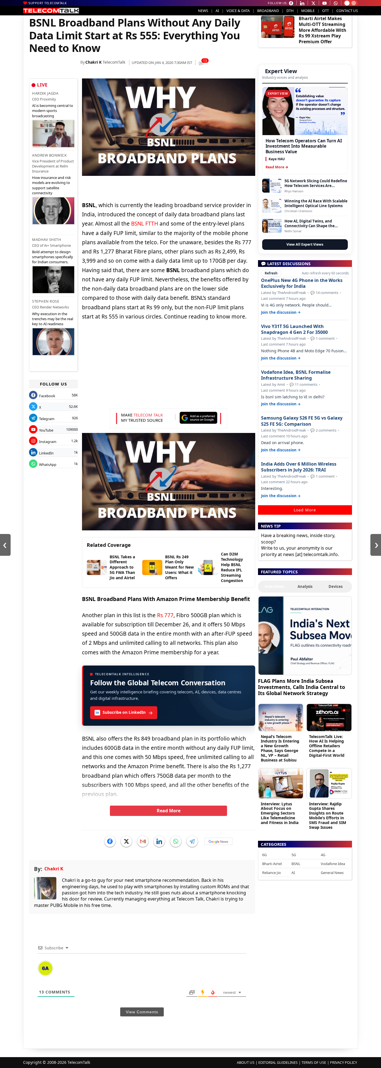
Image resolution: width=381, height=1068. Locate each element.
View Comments (142, 1012)
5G (293, 854)
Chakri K (93, 62)
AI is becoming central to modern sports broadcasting (52, 110)
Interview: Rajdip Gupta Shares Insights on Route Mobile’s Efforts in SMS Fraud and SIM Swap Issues (327, 815)
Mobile (308, 10)
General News (332, 872)
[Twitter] (126, 841)
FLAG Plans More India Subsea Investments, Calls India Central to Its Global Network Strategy (301, 686)
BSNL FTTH (144, 223)
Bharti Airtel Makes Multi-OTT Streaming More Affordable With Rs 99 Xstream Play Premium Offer (322, 30)
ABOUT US (245, 1062)
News (203, 10)
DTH (290, 10)
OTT (325, 10)
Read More (168, 811)
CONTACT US (347, 10)
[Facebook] (109, 841)
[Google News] (218, 841)
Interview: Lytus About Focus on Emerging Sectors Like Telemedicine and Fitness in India (279, 813)
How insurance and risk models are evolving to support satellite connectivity (51, 185)
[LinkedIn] (159, 841)
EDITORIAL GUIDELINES (278, 1062)
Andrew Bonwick (49, 155)
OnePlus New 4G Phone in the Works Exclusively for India (302, 283)
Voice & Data (238, 10)
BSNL (295, 863)
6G (264, 854)
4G (323, 854)
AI (217, 10)
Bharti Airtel (272, 863)
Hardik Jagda (45, 93)
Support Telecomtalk (47, 3)
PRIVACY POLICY (343, 1062)
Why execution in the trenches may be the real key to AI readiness (52, 318)
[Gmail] (142, 841)
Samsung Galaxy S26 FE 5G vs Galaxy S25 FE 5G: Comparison (302, 421)
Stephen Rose (45, 301)
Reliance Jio (271, 872)
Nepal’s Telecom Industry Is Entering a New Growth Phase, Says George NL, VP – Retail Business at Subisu (280, 748)
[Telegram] (192, 841)
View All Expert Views (304, 244)
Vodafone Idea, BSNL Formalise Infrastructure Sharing (296, 375)
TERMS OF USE (314, 1062)
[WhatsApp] (175, 841)
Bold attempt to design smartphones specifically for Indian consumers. (52, 256)
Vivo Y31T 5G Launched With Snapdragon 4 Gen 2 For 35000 (294, 329)
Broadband (268, 10)
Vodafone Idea (333, 863)
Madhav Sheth (46, 239)
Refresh (271, 273)
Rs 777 (165, 615)
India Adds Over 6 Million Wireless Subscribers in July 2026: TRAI (298, 467)
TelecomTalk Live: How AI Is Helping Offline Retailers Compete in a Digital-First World (326, 746)
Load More (305, 510)
